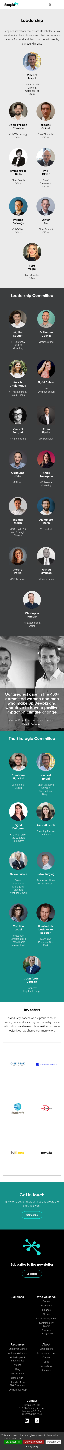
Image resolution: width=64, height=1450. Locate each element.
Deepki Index (17, 1373)
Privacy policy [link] (32, 1446)
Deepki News (46, 1366)
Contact (32, 1400)
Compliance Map (18, 1389)
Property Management (46, 1332)
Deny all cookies (33, 1441)
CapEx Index (17, 1378)
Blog (17, 1369)
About (46, 1344)
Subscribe (32, 1273)
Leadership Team (46, 1353)
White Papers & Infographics (18, 1359)
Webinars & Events (17, 1353)
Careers (46, 1357)
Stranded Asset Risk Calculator (18, 1384)
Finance (46, 1310)
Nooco (46, 1314)
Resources (18, 1344)
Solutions (17, 1297)
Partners (46, 1370)
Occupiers (46, 1305)
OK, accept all (13, 1441)
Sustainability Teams (46, 1324)
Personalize (53, 1441)
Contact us (32, 1215)
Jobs (46, 1361)
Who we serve (46, 1297)
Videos (17, 1365)
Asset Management (46, 1318)
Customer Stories (18, 1348)
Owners (46, 1301)
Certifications (46, 1348)
